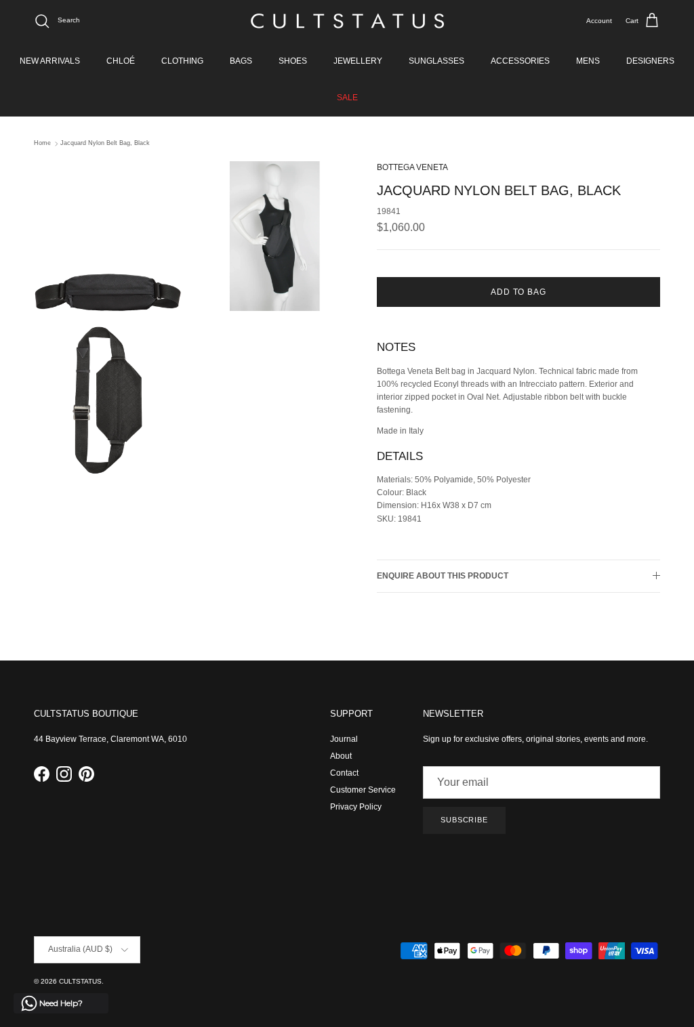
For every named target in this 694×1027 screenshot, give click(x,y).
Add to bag (519, 292)
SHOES (293, 61)
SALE (347, 97)
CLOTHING (182, 61)
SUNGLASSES (436, 61)
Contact (344, 773)
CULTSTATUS (80, 981)
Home (42, 143)
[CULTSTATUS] (347, 21)
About (341, 756)
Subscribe (464, 820)
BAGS (241, 61)
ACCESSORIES (520, 61)
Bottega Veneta (412, 167)
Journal (344, 739)
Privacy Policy (356, 807)
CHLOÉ (120, 61)
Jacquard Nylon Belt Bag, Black (105, 143)
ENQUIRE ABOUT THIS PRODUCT (442, 576)
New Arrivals (50, 61)
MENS (588, 61)
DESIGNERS (650, 61)
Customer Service (363, 790)
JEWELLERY (357, 61)
